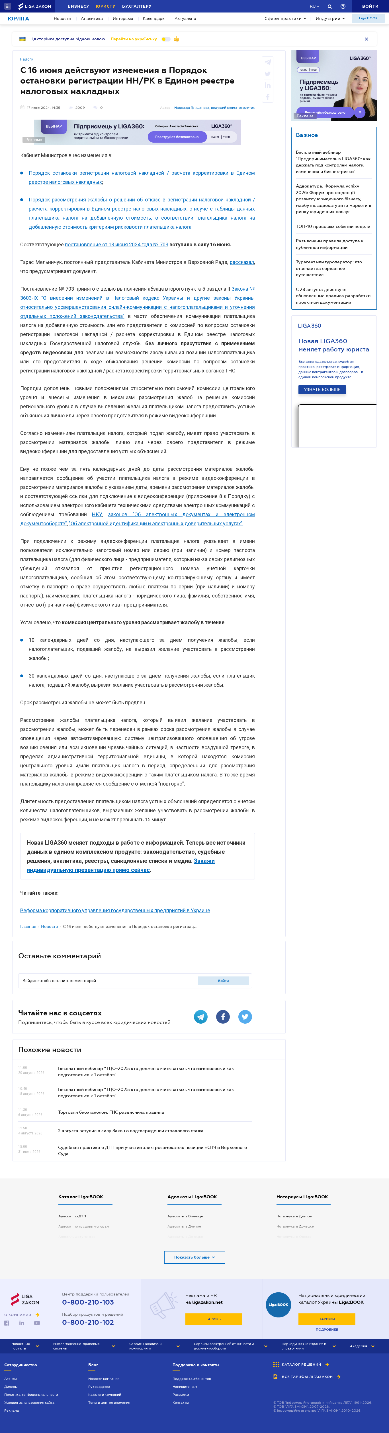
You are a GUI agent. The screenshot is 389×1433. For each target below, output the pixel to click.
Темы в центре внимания (109, 1403)
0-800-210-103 (88, 1302)
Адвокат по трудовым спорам (83, 1226)
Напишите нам (185, 1387)
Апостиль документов (76, 1237)
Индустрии (328, 18)
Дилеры (11, 1387)
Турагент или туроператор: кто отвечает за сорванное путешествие (329, 268)
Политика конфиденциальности (31, 1395)
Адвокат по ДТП (72, 1216)
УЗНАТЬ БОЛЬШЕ (322, 389)
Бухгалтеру (136, 6)
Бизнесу (78, 6)
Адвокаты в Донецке (185, 1237)
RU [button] (313, 6)
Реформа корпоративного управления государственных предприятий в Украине (115, 910)
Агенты (10, 1379)
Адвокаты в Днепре (184, 1226)
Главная (28, 926)
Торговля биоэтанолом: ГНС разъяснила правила (111, 1112)
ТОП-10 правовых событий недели (333, 226)
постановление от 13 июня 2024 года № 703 (116, 244)
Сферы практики (283, 18)
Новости (62, 18)
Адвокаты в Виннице (185, 1216)
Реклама (11, 1411)
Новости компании (103, 1379)
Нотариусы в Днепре (294, 1216)
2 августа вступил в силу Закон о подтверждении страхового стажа (131, 1130)
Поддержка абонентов (192, 1379)
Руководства (99, 1387)
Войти (223, 981)
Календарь (154, 18)
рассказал (242, 262)
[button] (7, 6)
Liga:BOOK (368, 18)
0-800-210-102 (88, 1322)
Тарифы (214, 1319)
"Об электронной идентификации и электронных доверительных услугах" (156, 523)
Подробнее (327, 1330)
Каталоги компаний (104, 1395)
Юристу (105, 6)
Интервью (123, 18)
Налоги (27, 59)
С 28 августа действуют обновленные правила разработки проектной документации (333, 296)
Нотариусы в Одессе (294, 1237)
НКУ (97, 514)
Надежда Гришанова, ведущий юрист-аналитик (214, 108)
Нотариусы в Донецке (295, 1226)
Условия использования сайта (29, 1403)
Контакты (181, 1403)
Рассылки (181, 1395)
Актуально (185, 18)
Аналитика (92, 18)
